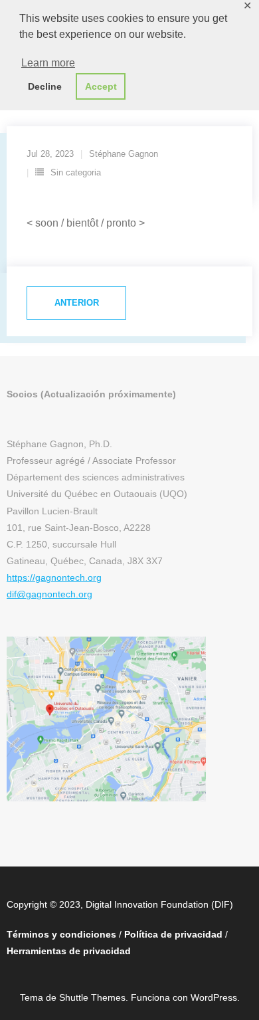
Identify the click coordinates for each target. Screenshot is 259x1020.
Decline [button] (45, 86)
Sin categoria (75, 172)
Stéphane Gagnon (123, 154)
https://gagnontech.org (54, 577)
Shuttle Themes (92, 997)
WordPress (214, 997)
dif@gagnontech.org (49, 594)
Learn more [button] (48, 62)
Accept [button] (101, 86)
